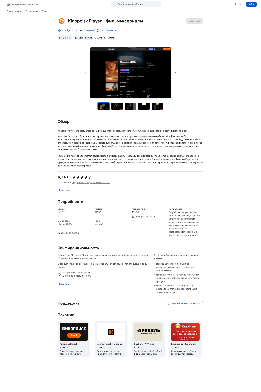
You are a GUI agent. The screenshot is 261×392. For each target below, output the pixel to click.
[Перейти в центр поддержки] (185, 303)
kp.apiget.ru (68, 30)
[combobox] (139, 4)
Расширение (65, 38)
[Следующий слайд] (175, 73)
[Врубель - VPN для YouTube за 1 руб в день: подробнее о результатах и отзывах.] (141, 347)
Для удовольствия (83, 38)
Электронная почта (145, 216)
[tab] (14, 11)
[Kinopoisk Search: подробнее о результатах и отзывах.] (66, 347)
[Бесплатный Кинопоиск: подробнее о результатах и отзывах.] (104, 347)
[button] (241, 4)
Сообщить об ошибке (68, 233)
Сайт (137, 212)
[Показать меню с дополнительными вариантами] (235, 4)
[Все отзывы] (65, 190)
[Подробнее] (65, 284)
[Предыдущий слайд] (86, 73)
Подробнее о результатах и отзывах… (91, 182)
